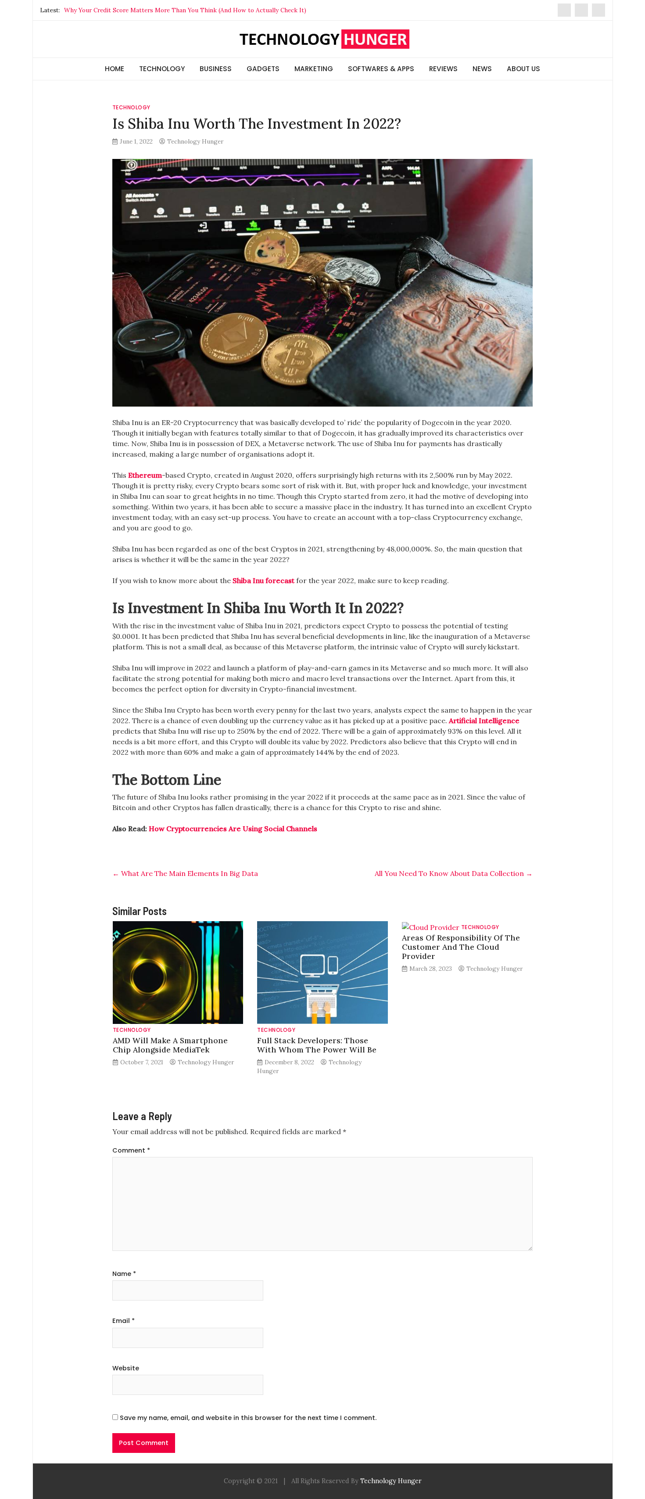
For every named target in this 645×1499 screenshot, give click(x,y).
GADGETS (263, 68)
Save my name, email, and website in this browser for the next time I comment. (248, 1417)
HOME (114, 68)
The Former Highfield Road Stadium (115, 10)
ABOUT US (523, 68)
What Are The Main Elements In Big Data (185, 873)
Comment (131, 1150)
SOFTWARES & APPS (381, 68)
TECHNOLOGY (162, 68)
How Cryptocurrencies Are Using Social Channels (233, 828)
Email (123, 1321)
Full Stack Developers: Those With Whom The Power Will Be (316, 1045)
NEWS (482, 68)
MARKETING (313, 68)
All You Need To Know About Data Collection (454, 873)
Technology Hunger (195, 141)
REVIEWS (443, 68)
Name (124, 1274)
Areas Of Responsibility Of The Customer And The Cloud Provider (461, 947)
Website (125, 1368)
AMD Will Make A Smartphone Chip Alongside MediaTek (170, 1045)
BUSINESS (216, 68)
